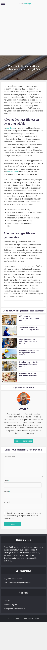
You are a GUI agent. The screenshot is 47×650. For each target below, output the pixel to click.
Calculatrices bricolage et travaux (17, 582)
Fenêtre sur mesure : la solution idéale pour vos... (29, 328)
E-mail (7, 491)
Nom (6, 481)
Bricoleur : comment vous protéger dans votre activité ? (29, 352)
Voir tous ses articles (23, 441)
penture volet (12, 171)
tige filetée (10, 128)
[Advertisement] (23, 30)
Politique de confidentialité (14, 608)
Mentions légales (11, 604)
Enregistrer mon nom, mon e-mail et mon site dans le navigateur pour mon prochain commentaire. (22, 516)
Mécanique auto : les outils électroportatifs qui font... (28, 341)
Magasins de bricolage (13, 578)
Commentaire (9, 456)
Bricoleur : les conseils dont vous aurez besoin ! (28, 374)
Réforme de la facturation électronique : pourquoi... (29, 318)
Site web (7, 502)
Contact (7, 600)
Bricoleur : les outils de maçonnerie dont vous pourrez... (28, 364)
